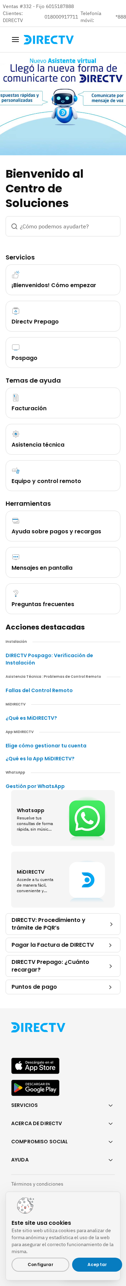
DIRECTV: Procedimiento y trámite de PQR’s (48, 924)
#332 (25, 6)
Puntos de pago (34, 987)
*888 (120, 17)
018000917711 (61, 17)
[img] (15, 40)
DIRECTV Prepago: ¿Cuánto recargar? (50, 966)
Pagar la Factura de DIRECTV (53, 945)
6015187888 (60, 6)
